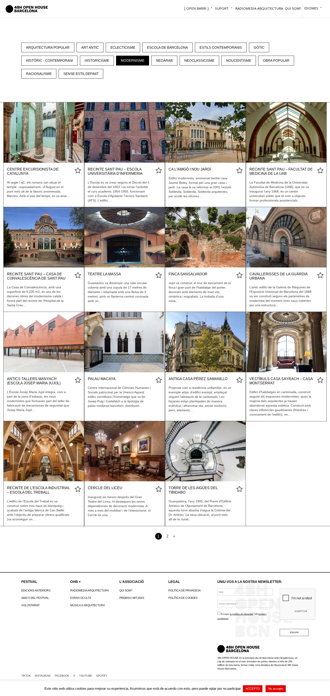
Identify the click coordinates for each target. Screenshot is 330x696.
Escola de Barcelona (167, 47)
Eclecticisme (122, 47)
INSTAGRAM (43, 675)
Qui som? (125, 590)
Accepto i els (241, 616)
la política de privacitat (241, 614)
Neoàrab (164, 60)
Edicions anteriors (36, 590)
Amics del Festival (35, 598)
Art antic (90, 47)
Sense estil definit (81, 74)
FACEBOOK (62, 675)
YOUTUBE (85, 675)
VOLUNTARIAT (30, 605)
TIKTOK (26, 675)
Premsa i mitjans (131, 598)
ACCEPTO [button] (253, 688)
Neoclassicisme (199, 60)
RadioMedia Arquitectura (89, 590)
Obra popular (276, 60)
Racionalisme (39, 74)
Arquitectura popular (48, 47)
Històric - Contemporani (49, 60)
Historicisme (97, 60)
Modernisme (132, 60)
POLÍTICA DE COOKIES (183, 598)
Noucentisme (238, 60)
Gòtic (259, 47)
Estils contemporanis (221, 47)
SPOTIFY (101, 675)
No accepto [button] (275, 688)
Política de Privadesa (184, 590)
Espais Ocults (80, 598)
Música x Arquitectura (87, 605)
